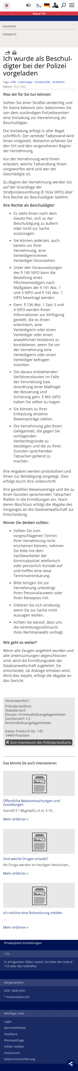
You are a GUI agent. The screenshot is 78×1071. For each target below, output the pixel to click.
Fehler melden (14, 1046)
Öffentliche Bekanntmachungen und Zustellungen (31, 802)
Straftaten (58, 82)
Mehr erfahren (14, 819)
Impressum (12, 1053)
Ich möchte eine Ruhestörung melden (32, 913)
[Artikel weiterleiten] (6, 53)
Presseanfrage (14, 1040)
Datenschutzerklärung (19, 1059)
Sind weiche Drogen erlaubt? (25, 859)
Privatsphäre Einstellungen (23, 943)
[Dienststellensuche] (28, 5)
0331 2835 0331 (15, 991)
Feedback (10, 1034)
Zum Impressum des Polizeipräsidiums (40, 742)
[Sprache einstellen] (47, 5)
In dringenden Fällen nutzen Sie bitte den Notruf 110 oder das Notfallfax (38, 964)
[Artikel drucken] (13, 53)
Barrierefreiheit (15, 1028)
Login (8, 1021)
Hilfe (13, 82)
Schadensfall (42, 82)
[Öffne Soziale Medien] (71, 1064)
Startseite (9, 25)
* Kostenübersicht (17, 997)
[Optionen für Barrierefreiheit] (38, 5)
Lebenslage (25, 82)
